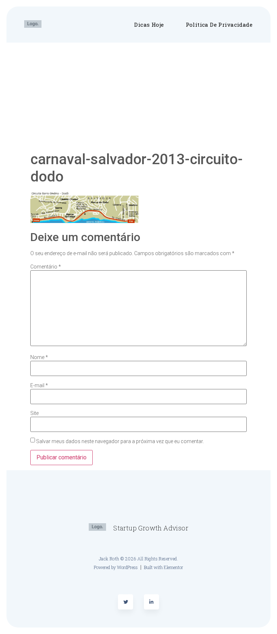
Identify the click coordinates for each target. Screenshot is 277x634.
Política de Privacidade (219, 24)
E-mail (39, 385)
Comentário (45, 266)
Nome (39, 357)
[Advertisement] (138, 96)
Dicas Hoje (149, 24)
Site (34, 413)
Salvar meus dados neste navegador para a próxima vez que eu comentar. (120, 441)
